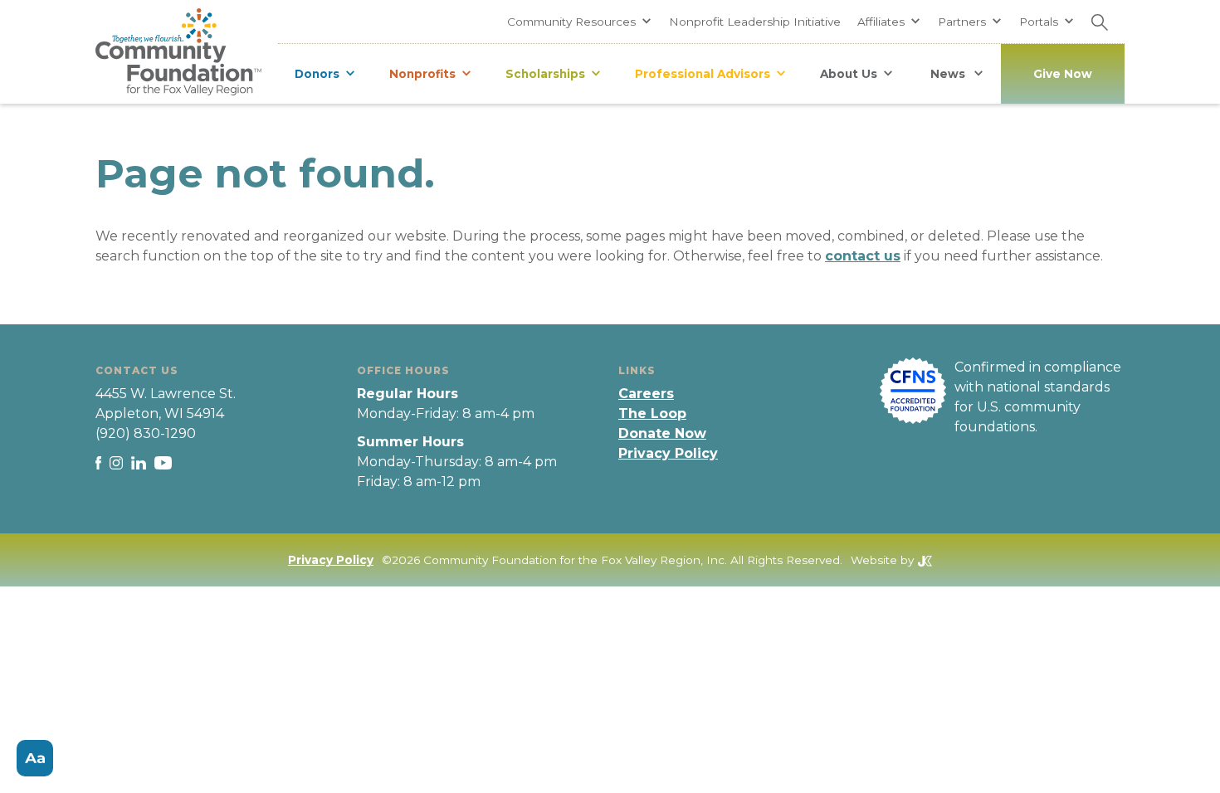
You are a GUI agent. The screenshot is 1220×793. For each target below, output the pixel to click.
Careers (646, 393)
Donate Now (662, 433)
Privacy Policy (668, 453)
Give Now (1062, 73)
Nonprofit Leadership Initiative (755, 21)
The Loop (652, 413)
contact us (862, 256)
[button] (579, 22)
